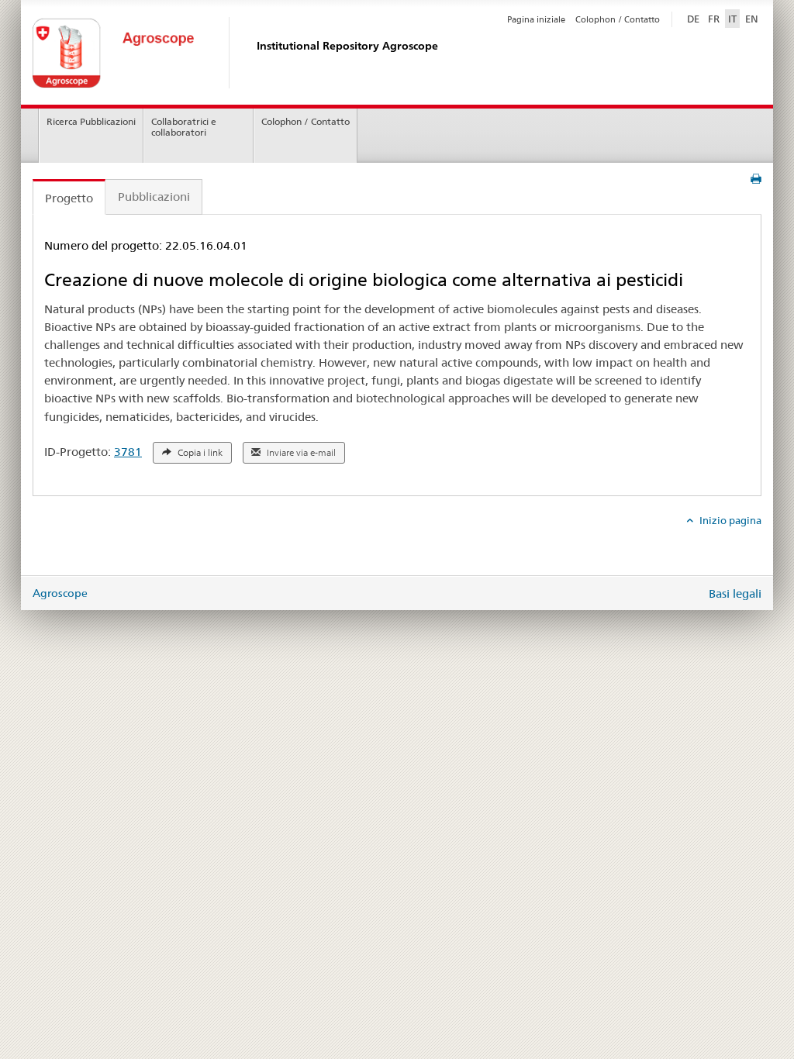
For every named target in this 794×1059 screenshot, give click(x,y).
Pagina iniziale (536, 19)
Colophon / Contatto (617, 19)
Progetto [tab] (69, 198)
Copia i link (199, 452)
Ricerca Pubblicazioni (91, 121)
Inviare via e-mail (300, 452)
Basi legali (735, 593)
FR (714, 18)
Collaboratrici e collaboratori (183, 127)
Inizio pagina (729, 520)
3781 (128, 451)
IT (732, 18)
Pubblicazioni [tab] (154, 196)
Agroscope (60, 593)
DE (695, 18)
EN (751, 18)
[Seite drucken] (756, 179)
